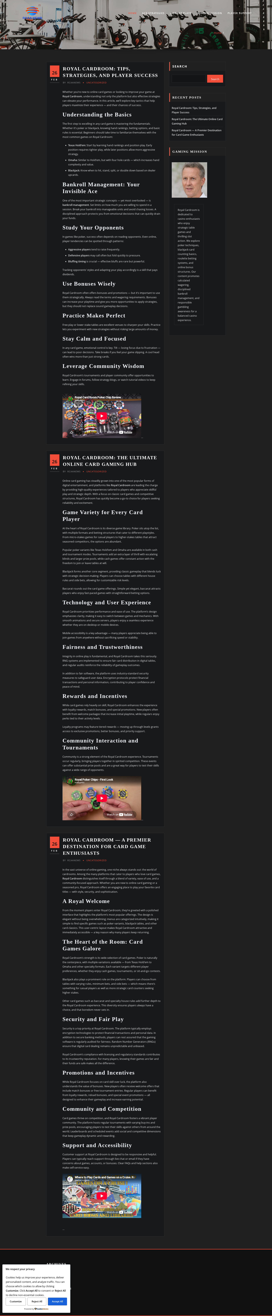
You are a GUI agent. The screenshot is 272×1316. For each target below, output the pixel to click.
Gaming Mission (209, 13)
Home (132, 13)
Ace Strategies (153, 13)
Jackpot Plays (181, 13)
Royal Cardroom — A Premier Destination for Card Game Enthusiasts (107, 846)
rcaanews (72, 82)
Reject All (37, 1301)
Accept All (57, 1301)
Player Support (240, 13)
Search (179, 66)
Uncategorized (96, 82)
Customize (16, 1301)
